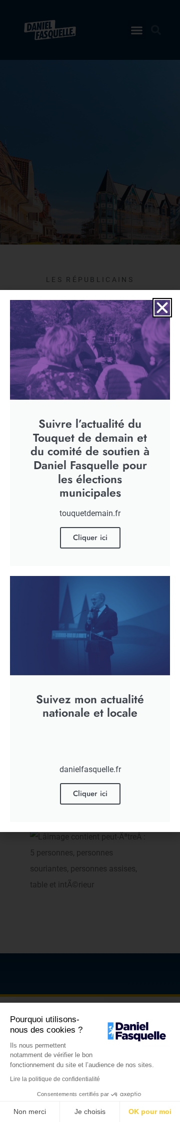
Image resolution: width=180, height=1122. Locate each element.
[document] (90, 561)
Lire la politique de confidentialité (55, 1079)
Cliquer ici (90, 537)
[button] (162, 307)
